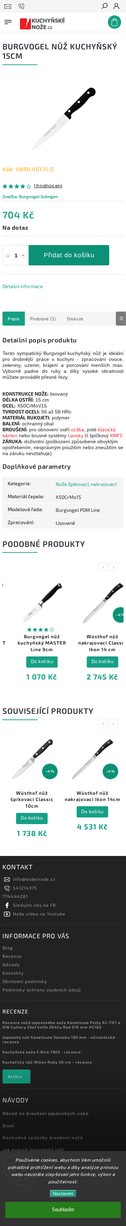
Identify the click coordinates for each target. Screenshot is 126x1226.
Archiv (15, 1076)
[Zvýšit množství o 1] (23, 256)
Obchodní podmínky (24, 981)
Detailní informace (22, 286)
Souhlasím (63, 1209)
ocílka (77, 429)
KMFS (116, 435)
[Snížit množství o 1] (8, 256)
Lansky (75, 435)
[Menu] (8, 20)
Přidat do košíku (69, 255)
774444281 (15, 896)
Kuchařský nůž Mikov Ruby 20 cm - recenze (47, 1062)
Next (114, 567)
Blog (7, 947)
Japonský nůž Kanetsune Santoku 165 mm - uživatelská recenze (58, 1039)
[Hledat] (104, 6)
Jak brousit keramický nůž (33, 1149)
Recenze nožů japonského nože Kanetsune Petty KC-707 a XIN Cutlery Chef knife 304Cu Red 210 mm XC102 (61, 1024)
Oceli (8, 1125)
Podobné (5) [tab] (43, 318)
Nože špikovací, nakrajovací (86, 484)
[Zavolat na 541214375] (22, 6)
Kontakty (13, 973)
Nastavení (63, 1193)
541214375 (25, 888)
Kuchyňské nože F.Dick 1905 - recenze (41, 1052)
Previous (104, 567)
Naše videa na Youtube (39, 914)
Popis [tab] (14, 318)
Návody (11, 964)
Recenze (12, 956)
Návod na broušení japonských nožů (45, 1113)
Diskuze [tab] (75, 318)
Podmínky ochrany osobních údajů (41, 989)
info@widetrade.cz (34, 879)
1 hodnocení (48, 186)
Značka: (30, 196)
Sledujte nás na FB (34, 905)
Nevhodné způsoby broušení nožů (42, 1137)
